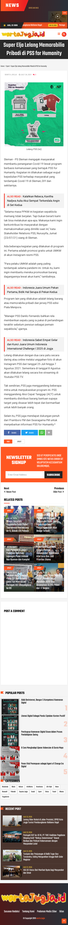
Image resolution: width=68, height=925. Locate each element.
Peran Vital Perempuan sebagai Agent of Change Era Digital (42, 765)
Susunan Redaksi (12, 911)
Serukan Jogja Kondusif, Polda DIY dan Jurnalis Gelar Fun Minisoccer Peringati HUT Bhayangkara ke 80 (18, 582)
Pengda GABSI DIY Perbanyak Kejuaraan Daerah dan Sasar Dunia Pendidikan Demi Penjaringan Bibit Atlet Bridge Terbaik (47, 523)
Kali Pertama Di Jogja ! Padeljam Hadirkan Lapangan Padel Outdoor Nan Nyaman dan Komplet (18, 555)
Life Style (49, 786)
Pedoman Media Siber (47, 911)
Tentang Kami (28, 911)
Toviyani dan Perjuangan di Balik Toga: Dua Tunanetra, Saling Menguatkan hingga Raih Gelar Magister (43, 857)
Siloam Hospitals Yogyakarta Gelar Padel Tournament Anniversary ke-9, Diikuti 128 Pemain (17, 526)
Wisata (61, 791)
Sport (19, 441)
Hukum (21, 786)
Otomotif (4, 791)
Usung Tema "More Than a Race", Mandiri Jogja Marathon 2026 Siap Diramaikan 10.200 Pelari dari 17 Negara (48, 582)
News (57, 786)
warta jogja (40, 918)
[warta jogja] (34, 905)
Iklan (61, 911)
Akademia (5, 786)
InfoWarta (29, 786)
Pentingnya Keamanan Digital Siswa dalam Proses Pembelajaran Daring (41, 733)
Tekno (47, 791)
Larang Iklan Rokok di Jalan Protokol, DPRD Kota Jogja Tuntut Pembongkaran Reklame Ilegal (43, 821)
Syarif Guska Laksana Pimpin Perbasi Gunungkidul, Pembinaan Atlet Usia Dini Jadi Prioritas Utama (47, 553)
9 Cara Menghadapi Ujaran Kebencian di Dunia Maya (42, 748)
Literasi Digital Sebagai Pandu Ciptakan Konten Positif (43, 716)
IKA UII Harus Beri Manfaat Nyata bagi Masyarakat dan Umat (43, 871)
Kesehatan (39, 786)
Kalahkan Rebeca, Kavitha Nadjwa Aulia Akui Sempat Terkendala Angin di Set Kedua (33, 201)
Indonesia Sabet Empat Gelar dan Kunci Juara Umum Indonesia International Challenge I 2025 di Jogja (32, 344)
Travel (54, 791)
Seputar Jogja (23, 791)
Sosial (33, 791)
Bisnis (13, 786)
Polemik (13, 791)
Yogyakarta (5, 796)
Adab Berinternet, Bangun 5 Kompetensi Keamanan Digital (42, 701)
